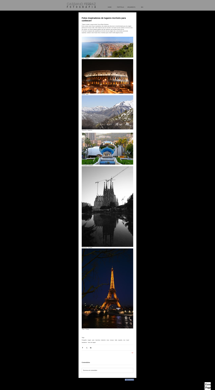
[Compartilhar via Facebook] (82, 347)
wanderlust (84, 342)
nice (124, 340)
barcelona (97, 340)
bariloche (103, 340)
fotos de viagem (92, 342)
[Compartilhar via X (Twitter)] (86, 347)
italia (116, 340)
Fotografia (84, 340)
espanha (120, 340)
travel (127, 340)
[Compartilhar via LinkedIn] (91, 347)
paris (93, 340)
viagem (89, 340)
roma (108, 340)
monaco (112, 340)
